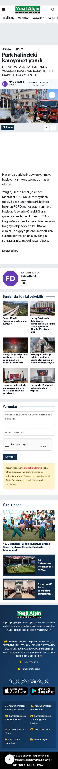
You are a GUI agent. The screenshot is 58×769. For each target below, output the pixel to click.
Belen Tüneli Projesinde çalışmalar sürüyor (15, 321)
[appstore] (15, 691)
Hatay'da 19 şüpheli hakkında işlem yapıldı (41, 388)
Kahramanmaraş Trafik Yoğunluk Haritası (40, 719)
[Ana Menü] (3, 9)
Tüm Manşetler (42, 729)
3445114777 (31, 662)
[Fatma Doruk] (10, 278)
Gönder (10, 456)
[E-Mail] (23, 283)
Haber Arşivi (40, 739)
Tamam (40, 765)
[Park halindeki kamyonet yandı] (29, 106)
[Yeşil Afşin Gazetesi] (27, 9)
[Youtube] (35, 681)
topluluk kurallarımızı (32, 468)
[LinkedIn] (29, 681)
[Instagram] (23, 681)
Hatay (19, 49)
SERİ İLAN (8, 18)
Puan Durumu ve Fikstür (15, 731)
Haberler (7, 49)
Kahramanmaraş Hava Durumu (41, 708)
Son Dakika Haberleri (12, 741)
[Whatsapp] (40, 681)
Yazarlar (38, 18)
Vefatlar (23, 18)
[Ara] (53, 10)
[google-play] (43, 691)
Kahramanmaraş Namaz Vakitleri (15, 718)
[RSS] (46, 681)
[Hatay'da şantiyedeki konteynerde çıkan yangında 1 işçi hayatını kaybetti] (15, 345)
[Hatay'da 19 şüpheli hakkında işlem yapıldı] (42, 375)
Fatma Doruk (29, 276)
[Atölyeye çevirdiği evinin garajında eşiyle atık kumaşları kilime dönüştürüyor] (42, 345)
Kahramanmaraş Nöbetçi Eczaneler (15, 708)
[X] (17, 681)
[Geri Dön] (10, 759)
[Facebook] (11, 681)
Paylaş (9, 127)
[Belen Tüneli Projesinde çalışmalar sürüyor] (15, 309)
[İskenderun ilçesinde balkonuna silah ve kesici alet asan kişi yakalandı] (15, 375)
